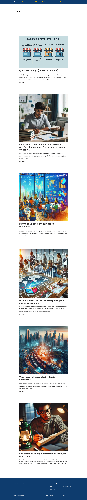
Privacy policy (60, 495)
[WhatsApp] (13, 483)
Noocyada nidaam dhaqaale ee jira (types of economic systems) (42, 301)
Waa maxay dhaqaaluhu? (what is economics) (37, 378)
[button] (22, 1)
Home (32, 1)
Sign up (71, 1)
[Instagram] (17, 483)
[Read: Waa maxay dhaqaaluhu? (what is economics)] (43, 350)
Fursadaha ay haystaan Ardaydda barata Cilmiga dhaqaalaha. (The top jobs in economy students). (43, 147)
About (55, 1)
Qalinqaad (51, 495)
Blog (52, 1)
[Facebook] (15, 483)
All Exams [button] (37, 1)
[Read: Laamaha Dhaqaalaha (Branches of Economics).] (43, 196)
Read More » (22, 82)
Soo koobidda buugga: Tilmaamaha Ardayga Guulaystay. (42, 455)
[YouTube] (21, 483)
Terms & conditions (67, 495)
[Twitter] (19, 483)
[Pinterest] (23, 483)
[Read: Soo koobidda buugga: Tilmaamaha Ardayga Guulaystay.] (43, 426)
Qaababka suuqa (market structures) (38, 70)
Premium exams (45, 1)
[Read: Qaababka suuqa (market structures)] (43, 51)
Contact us (61, 1)
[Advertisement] (43, 23)
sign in (66, 1)
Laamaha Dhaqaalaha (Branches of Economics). (37, 225)
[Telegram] (25, 483)
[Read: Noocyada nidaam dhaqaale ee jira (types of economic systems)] (43, 273)
